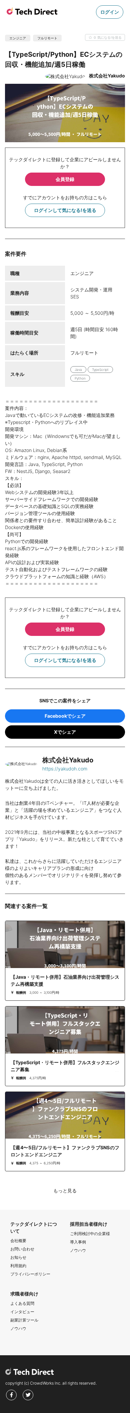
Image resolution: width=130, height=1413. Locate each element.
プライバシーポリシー (30, 1273)
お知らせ (18, 1257)
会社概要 (18, 1240)
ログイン (109, 12)
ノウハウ (78, 1250)
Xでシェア (65, 732)
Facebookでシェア (65, 716)
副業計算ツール (24, 1320)
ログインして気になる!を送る (65, 210)
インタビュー (22, 1311)
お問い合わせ (22, 1248)
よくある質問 (22, 1303)
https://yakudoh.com (64, 768)
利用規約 (18, 1265)
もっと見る (65, 1190)
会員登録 (65, 179)
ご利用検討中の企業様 (90, 1233)
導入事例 (78, 1241)
